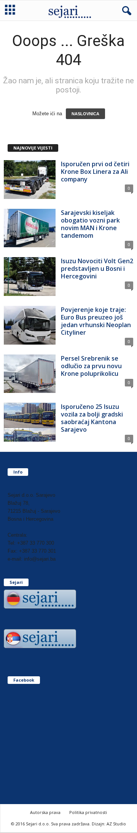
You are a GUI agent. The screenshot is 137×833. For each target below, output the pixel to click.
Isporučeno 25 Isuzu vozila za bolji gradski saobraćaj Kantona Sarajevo (92, 418)
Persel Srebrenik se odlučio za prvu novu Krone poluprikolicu (91, 366)
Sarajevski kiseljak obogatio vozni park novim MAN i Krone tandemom (90, 224)
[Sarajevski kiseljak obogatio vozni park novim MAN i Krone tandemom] (30, 228)
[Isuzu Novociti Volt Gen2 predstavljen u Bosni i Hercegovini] (30, 276)
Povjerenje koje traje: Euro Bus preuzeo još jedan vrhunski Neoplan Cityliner (96, 321)
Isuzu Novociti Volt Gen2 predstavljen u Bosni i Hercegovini (97, 268)
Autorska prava (45, 812)
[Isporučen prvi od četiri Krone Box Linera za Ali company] (30, 179)
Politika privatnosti (88, 812)
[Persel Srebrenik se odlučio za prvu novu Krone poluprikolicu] (30, 374)
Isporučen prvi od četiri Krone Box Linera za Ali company (95, 171)
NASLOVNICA (85, 113)
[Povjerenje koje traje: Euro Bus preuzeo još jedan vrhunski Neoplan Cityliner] (30, 325)
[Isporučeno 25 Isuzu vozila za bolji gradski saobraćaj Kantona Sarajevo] (30, 422)
